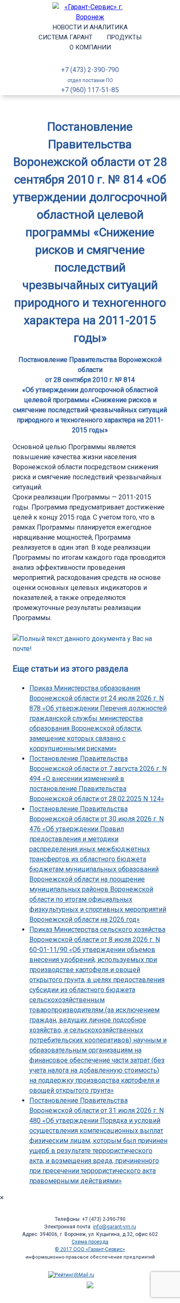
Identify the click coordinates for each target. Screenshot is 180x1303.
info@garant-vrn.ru (114, 1227)
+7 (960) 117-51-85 (90, 90)
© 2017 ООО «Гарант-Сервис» (90, 1249)
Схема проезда (90, 1242)
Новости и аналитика (90, 27)
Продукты (124, 37)
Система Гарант (66, 37)
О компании (90, 47)
